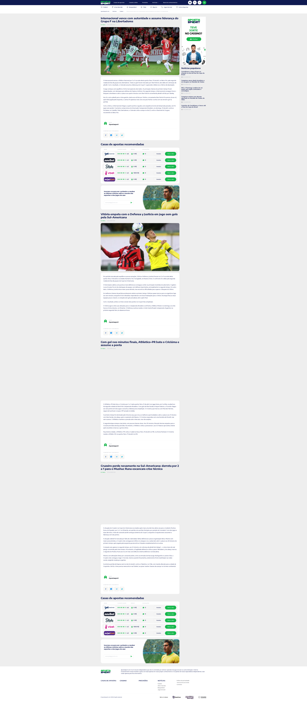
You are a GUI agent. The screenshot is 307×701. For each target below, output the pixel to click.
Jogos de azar (161, 690)
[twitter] (122, 135)
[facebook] (105, 135)
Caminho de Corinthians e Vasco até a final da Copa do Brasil (193, 106)
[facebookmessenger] (111, 135)
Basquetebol (161, 688)
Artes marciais (162, 686)
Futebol (103, 24)
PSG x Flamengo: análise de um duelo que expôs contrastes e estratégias (192, 89)
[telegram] (116, 135)
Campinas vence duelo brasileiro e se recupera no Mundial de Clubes (193, 81)
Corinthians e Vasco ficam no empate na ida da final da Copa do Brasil (193, 73)
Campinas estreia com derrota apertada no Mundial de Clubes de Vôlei (193, 98)
